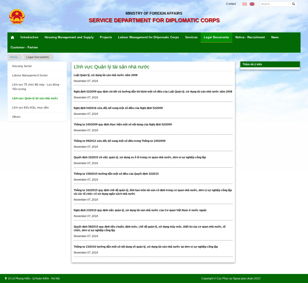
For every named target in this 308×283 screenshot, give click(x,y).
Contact (231, 3)
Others (16, 116)
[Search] (293, 4)
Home (14, 57)
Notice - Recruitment (250, 37)
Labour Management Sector (30, 75)
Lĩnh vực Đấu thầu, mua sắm (30, 107)
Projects (106, 37)
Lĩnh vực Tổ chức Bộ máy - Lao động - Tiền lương (36, 87)
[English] (252, 4)
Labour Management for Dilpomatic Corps (148, 37)
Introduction (29, 37)
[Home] (12, 37)
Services (191, 37)
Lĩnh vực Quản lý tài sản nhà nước (35, 98)
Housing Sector (22, 66)
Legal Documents (216, 37)
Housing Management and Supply (69, 37)
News (275, 37)
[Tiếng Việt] (244, 4)
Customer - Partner (24, 47)
